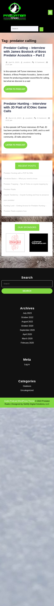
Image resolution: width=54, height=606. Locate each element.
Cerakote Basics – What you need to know (20, 179)
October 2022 (27, 317)
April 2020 (27, 334)
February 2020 (27, 343)
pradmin (27, 62)
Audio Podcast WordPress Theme (19, 401)
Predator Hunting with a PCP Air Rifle (18, 173)
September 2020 (27, 330)
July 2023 (27, 313)
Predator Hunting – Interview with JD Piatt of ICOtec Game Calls (25, 107)
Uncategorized (27, 390)
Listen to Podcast (16, 90)
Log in (27, 364)
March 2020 (27, 338)
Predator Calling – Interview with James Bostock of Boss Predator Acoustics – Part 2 (25, 51)
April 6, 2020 (14, 62)
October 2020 (27, 326)
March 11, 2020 (15, 118)
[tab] (50, 12)
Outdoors (27, 386)
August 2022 (27, 322)
